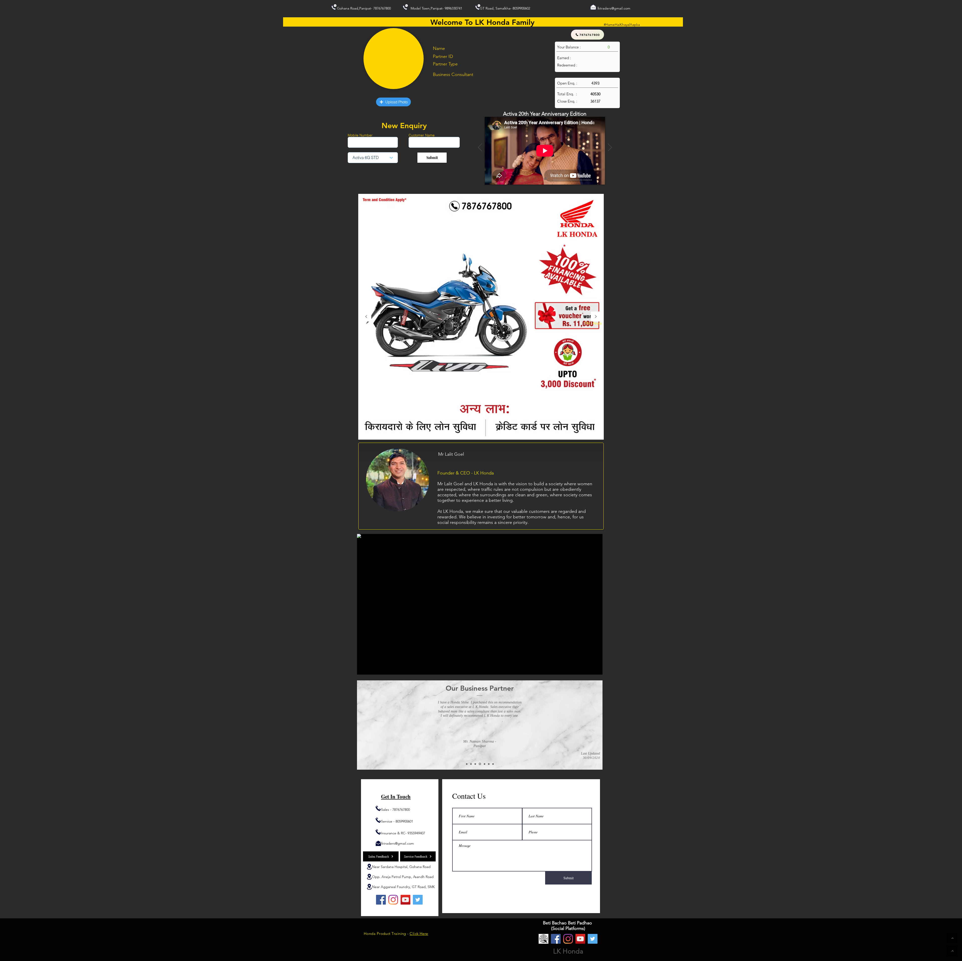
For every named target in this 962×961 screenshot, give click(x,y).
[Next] (610, 147)
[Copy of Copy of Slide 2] (475, 764)
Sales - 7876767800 (395, 809)
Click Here (419, 933)
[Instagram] (393, 900)
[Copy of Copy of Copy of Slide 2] (484, 764)
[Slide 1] (545, 179)
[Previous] (480, 147)
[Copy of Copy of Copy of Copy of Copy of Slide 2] (493, 764)
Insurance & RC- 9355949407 (403, 833)
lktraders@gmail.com (613, 8)
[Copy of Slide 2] (471, 764)
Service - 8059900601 (397, 821)
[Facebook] (381, 900)
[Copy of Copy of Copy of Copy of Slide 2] (489, 764)
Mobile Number (360, 135)
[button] (393, 102)
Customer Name (422, 135)
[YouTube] (405, 900)
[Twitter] (418, 900)
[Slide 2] (466, 764)
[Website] (543, 939)
